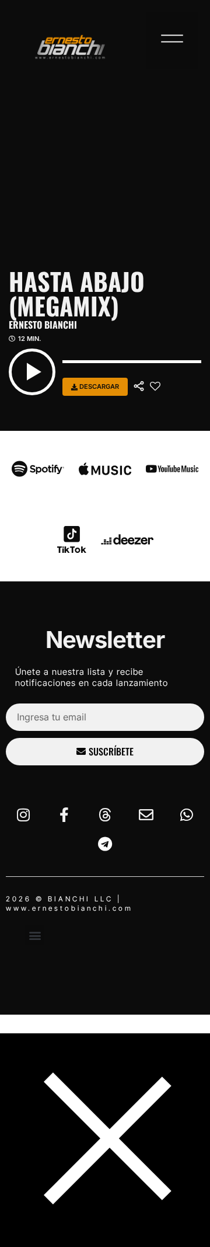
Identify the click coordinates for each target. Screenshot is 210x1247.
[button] (172, 40)
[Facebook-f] (64, 815)
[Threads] (105, 815)
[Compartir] (139, 386)
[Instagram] (23, 815)
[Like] (155, 386)
